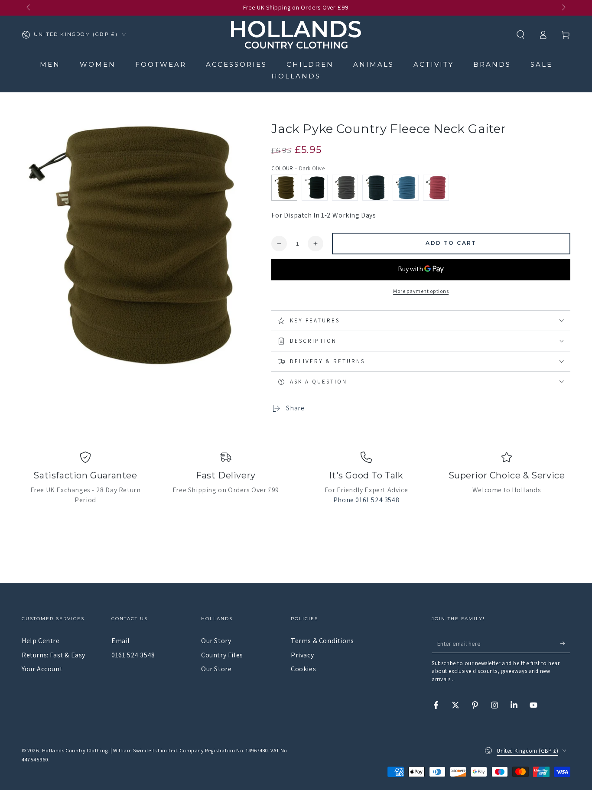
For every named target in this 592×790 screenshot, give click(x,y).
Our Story (216, 640)
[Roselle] (436, 188)
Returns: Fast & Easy (53, 655)
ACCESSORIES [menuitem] (236, 64)
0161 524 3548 (133, 655)
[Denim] (406, 188)
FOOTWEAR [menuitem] (160, 64)
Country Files (222, 655)
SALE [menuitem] (541, 64)
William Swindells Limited (145, 750)
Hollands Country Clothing (75, 750)
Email (120, 640)
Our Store (216, 668)
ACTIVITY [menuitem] (433, 64)
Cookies (303, 668)
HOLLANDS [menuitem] (296, 76)
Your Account (42, 668)
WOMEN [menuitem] (98, 64)
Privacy (302, 655)
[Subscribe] (565, 643)
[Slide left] (29, 8)
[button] (520, 34)
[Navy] (375, 188)
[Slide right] (563, 8)
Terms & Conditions (322, 640)
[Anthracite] (315, 188)
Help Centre (41, 640)
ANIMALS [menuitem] (373, 64)
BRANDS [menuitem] (492, 64)
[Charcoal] (345, 188)
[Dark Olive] (284, 188)
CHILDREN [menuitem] (310, 64)
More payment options (421, 291)
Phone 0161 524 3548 (366, 499)
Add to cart (451, 243)
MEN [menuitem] (50, 64)
